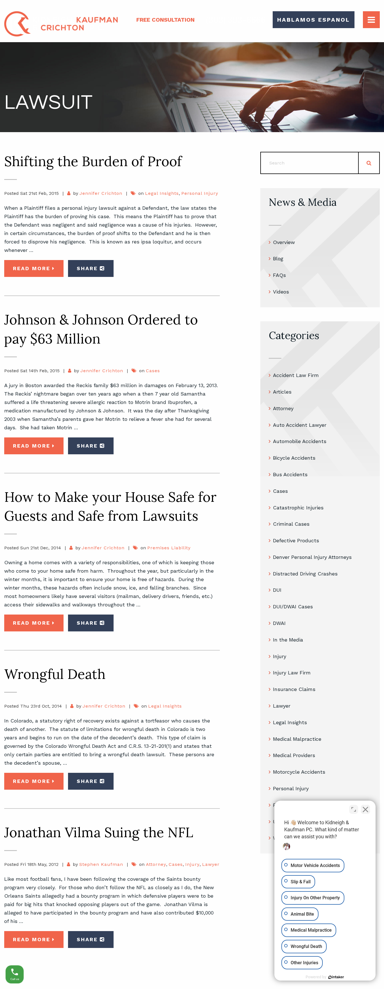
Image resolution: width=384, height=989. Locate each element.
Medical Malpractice (297, 739)
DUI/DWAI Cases (293, 606)
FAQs (279, 275)
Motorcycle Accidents (299, 772)
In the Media (288, 640)
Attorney (156, 864)
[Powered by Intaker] (336, 977)
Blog (278, 258)
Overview (284, 242)
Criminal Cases (291, 524)
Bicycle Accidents (294, 458)
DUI (277, 590)
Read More (31, 268)
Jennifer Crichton (101, 193)
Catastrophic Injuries (298, 508)
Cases (153, 370)
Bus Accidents (290, 474)
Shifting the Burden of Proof (93, 161)
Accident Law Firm (296, 375)
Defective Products (296, 540)
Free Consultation (165, 19)
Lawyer (211, 864)
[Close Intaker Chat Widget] (365, 809)
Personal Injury (199, 193)
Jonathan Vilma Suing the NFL (98, 832)
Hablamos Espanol (313, 19)
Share (87, 268)
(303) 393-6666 (236, 19)
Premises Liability (169, 547)
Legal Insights (162, 193)
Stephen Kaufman (101, 864)
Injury (192, 864)
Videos (281, 292)
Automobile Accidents (299, 441)
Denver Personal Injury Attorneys (312, 557)
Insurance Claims (294, 689)
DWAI (279, 623)
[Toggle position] (353, 809)
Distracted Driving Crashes (305, 574)
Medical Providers (294, 755)
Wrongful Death (54, 674)
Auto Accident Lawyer (299, 425)
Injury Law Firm (292, 673)
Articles (282, 392)
